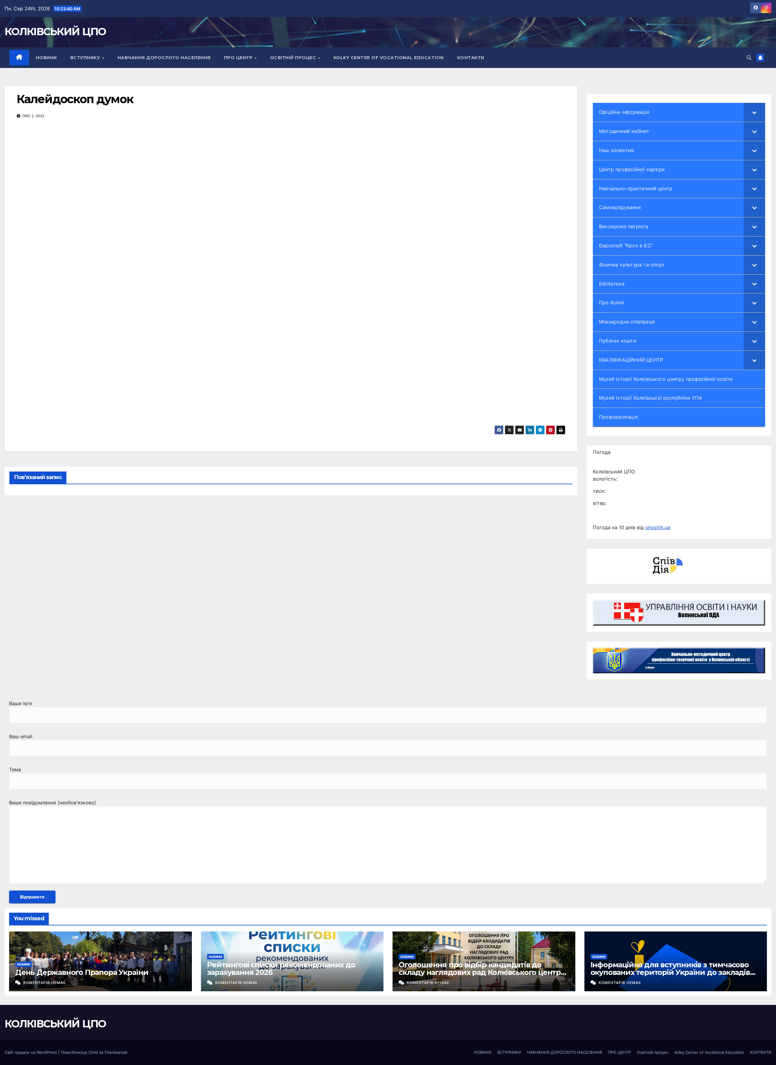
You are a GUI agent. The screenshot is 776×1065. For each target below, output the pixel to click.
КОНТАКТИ (470, 57)
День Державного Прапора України (81, 972)
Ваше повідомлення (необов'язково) (52, 803)
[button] (749, 58)
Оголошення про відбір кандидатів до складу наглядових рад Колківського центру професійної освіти (482, 972)
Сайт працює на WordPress (31, 1052)
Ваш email (20, 736)
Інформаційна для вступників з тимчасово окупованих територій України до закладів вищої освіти (670, 972)
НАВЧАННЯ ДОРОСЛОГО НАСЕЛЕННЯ (164, 57)
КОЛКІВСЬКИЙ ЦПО (55, 31)
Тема (15, 769)
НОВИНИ (46, 57)
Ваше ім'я (20, 703)
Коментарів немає (44, 982)
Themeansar (115, 1052)
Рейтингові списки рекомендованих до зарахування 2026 (281, 968)
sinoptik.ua (657, 527)
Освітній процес (293, 57)
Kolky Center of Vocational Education (388, 57)
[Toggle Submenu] (754, 112)
